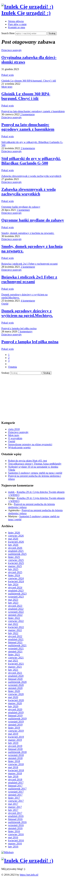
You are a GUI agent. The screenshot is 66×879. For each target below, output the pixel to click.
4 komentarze (28, 300)
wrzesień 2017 (16, 791)
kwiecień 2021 (16, 663)
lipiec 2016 (14, 831)
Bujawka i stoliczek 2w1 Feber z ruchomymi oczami (29, 263)
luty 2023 (13, 602)
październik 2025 (17, 554)
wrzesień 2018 (16, 755)
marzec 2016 (15, 843)
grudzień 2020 (16, 675)
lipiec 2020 (14, 691)
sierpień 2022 (15, 614)
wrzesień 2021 (16, 648)
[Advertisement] (26, 396)
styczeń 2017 (15, 813)
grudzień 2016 (16, 816)
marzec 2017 (15, 807)
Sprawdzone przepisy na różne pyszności (30, 444)
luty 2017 (13, 810)
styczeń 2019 (15, 746)
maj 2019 (13, 733)
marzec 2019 (15, 739)
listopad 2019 (15, 715)
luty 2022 (13, 633)
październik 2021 (17, 645)
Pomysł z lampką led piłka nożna (19, 328)
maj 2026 (13, 538)
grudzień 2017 (16, 782)
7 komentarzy (25, 331)
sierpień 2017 (15, 794)
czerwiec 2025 (16, 560)
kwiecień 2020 (16, 700)
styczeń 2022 (15, 636)
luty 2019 (13, 743)
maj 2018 (13, 767)
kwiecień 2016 (16, 840)
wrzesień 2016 (16, 825)
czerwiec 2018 (16, 764)
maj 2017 (13, 803)
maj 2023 (13, 599)
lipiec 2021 (14, 654)
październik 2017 (17, 788)
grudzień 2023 (16, 590)
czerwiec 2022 (16, 621)
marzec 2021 (15, 666)
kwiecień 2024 (16, 581)
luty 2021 (13, 669)
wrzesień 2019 (16, 721)
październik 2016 (17, 822)
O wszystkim (15, 438)
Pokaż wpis (7, 74)
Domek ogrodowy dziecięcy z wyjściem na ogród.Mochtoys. (27, 313)
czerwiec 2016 (16, 834)
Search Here (8, 33)
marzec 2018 (15, 773)
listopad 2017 (15, 785)
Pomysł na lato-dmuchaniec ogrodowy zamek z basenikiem (33, 111)
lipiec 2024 (14, 575)
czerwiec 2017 (16, 800)
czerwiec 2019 (16, 730)
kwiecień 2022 (16, 627)
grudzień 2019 (16, 712)
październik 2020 (17, 682)
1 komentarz (23, 209)
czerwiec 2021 (16, 657)
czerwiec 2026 (16, 535)
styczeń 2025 (15, 572)
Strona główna (16, 21)
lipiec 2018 (14, 761)
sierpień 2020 (15, 688)
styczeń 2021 (15, 672)
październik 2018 (17, 752)
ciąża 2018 (14, 429)
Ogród (4, 303)
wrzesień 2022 (16, 611)
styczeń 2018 (15, 779)
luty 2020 (13, 706)
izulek (11, 492)
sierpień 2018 (15, 758)
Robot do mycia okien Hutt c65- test (27, 460)
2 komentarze (27, 114)
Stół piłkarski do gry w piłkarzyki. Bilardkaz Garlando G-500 (31, 160)
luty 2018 (13, 776)
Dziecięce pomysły (11, 50)
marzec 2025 (15, 566)
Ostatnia (12, 366)
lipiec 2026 (14, 532)
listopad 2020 (15, 678)
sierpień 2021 (15, 651)
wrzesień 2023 (16, 596)
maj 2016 (13, 837)
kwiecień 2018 (16, 770)
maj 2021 (13, 660)
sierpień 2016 (15, 828)
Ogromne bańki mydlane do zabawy (20, 206)
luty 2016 (13, 846)
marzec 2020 (15, 703)
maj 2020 (13, 697)
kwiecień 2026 (16, 541)
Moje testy (7, 86)
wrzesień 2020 (16, 685)
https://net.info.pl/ (29, 874)
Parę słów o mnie (17, 24)
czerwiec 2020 (16, 694)
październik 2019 (17, 718)
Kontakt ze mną (16, 27)
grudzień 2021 (16, 639)
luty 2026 (13, 544)
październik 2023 (17, 593)
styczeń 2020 (15, 709)
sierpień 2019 (15, 724)
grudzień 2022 (16, 608)
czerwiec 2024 (16, 578)
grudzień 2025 (16, 550)
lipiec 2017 (14, 797)
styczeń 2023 (15, 605)
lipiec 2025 (14, 557)
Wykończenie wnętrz (19, 447)
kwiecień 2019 (16, 736)
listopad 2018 (15, 749)
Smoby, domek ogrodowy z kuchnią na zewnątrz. (27, 233)
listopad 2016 (15, 819)
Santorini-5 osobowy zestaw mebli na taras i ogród (35, 472)
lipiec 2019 (14, 727)
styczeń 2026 (15, 547)
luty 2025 (13, 569)
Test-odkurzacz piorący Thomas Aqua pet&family (34, 463)
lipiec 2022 (14, 618)
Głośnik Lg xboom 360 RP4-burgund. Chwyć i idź (28, 80)
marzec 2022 (15, 630)
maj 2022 (13, 624)
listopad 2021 (15, 642)
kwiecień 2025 (16, 563)
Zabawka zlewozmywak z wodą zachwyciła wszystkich (31, 176)
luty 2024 (13, 584)
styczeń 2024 (15, 587)
